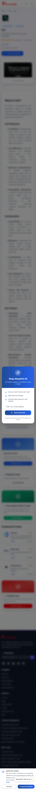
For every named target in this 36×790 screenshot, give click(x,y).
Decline (9, 786)
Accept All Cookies (26, 786)
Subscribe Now (19, 413)
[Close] (31, 370)
